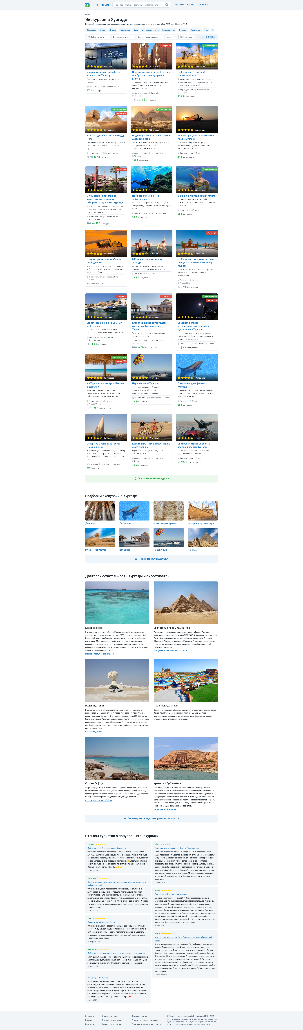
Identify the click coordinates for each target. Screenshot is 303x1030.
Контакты (203, 5)
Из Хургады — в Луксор (98, 977)
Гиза (206, 30)
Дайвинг (183, 30)
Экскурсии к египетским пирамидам (170, 651)
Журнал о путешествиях (112, 1024)
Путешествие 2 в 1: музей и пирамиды (172, 894)
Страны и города (109, 1016)
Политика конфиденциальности (146, 1024)
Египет (103, 30)
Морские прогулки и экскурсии (99, 654)
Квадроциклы (168, 30)
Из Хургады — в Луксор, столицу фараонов (106, 848)
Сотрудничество (139, 1016)
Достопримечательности (113, 1020)
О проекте (179, 5)
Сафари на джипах (93, 732)
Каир (136, 30)
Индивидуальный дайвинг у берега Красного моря (177, 848)
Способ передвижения (148, 37)
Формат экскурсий (121, 37)
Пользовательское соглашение (146, 1020)
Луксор (112, 30)
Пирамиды (125, 30)
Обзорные (91, 30)
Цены (169, 37)
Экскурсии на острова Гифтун (98, 800)
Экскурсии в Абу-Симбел (165, 809)
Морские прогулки (150, 30)
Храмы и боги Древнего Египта (101, 922)
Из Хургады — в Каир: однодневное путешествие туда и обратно (116, 953)
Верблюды (195, 30)
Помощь (191, 5)
